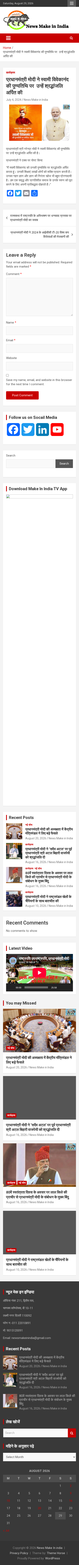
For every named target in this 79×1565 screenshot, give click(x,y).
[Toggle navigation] (8, 38)
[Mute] (61, 987)
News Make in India (36, 99)
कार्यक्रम (10, 72)
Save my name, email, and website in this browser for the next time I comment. (39, 382)
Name (11, 322)
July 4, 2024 (13, 99)
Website (11, 358)
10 (8, 1501)
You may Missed (21, 1003)
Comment (14, 274)
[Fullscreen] (68, 987)
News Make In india (49, 1548)
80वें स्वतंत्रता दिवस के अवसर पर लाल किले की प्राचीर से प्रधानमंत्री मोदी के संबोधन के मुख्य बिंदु (49, 877)
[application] (39, 972)
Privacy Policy (19, 1553)
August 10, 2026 (35, 905)
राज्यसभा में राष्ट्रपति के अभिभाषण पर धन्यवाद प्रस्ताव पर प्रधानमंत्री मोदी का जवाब (41, 218)
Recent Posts (21, 817)
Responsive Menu (71, 3)
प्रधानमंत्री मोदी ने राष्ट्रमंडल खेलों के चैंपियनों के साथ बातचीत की (48, 899)
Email (10, 340)
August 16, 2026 (35, 862)
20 (39, 1508)
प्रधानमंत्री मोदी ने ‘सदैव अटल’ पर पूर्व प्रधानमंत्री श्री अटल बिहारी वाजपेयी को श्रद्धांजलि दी (48, 853)
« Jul (6, 1530)
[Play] (11, 987)
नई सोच (28, 824)
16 (70, 1501)
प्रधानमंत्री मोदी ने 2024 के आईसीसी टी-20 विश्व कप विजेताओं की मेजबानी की (40, 235)
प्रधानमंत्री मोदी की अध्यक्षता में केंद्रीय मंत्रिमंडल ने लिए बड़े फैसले (49, 831)
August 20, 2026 (35, 838)
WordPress (52, 1558)
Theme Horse (56, 1553)
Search (10, 455)
